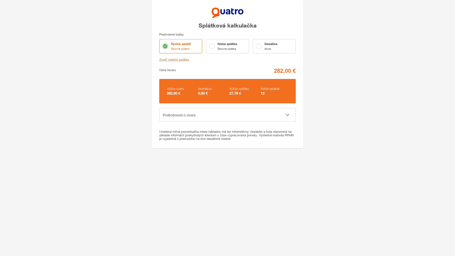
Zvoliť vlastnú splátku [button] (174, 59)
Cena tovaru (167, 70)
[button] (227, 115)
